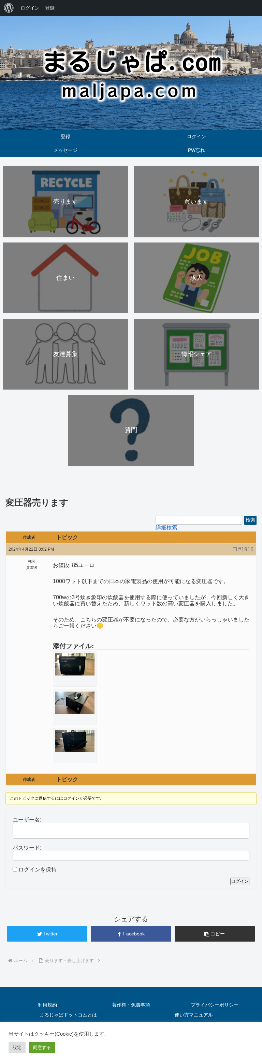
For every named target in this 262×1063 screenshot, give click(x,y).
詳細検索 (166, 527)
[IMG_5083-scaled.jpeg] (74, 664)
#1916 (245, 549)
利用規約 (47, 1005)
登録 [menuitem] (50, 8)
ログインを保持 (37, 869)
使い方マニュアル (194, 1015)
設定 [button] (17, 1047)
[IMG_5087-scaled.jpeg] (74, 741)
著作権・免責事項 (131, 1005)
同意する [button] (42, 1047)
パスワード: (27, 848)
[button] (242, 946)
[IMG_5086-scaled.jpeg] (74, 703)
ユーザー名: (27, 820)
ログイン (240, 881)
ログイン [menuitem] (30, 8)
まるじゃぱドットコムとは (68, 1015)
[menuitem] (9, 8)
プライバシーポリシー (214, 1005)
